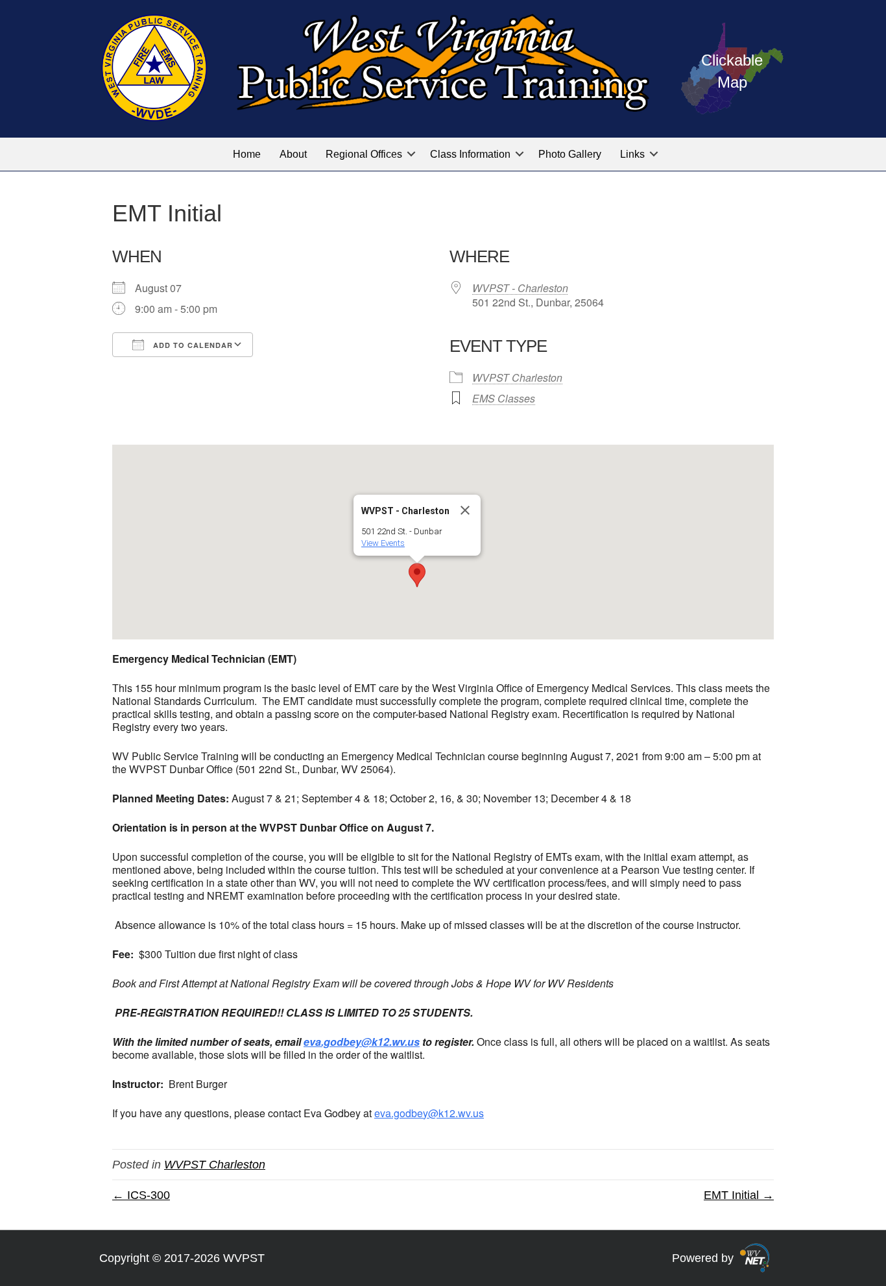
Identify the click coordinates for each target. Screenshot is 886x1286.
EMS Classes (503, 398)
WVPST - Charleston (520, 287)
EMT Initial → (739, 1195)
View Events (383, 543)
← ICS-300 (141, 1195)
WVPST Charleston (517, 377)
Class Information (470, 154)
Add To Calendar (191, 345)
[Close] (465, 510)
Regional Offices (364, 154)
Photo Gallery (569, 154)
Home (247, 154)
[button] (411, 154)
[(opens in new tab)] (754, 1256)
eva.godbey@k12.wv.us (429, 1113)
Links (632, 154)
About (293, 154)
